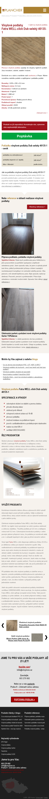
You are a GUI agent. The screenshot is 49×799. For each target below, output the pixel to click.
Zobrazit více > (42, 113)
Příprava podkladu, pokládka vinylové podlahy (22, 257)
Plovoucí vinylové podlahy (11, 68)
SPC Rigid (4, 742)
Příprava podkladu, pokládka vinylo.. (34, 716)
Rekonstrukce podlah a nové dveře (34, 726)
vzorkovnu (32, 75)
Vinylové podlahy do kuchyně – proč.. (11, 719)
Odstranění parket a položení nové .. (34, 719)
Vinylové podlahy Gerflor (8, 748)
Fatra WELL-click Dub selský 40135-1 (30, 16)
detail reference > (32, 347)
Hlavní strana (6, 16)
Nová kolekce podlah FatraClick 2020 (16, 374)
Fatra (11, 542)
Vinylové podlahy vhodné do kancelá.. (12, 723)
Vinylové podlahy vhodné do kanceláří (16, 372)
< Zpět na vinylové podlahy (37, 25)
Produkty (14, 16)
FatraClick (4, 751)
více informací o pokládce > (11, 186)
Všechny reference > (37, 207)
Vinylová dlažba (5, 745)
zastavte (31, 683)
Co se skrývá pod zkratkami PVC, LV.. (12, 716)
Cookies (46, 797)
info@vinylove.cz (24, 670)
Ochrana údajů (39, 797)
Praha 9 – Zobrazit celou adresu (24, 686)
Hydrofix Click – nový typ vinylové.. (11, 729)
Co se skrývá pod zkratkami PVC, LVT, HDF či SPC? (21, 365)
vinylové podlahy (20, 441)
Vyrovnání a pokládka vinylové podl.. (34, 723)
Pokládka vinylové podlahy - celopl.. (34, 729)
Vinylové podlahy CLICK (8, 754)
